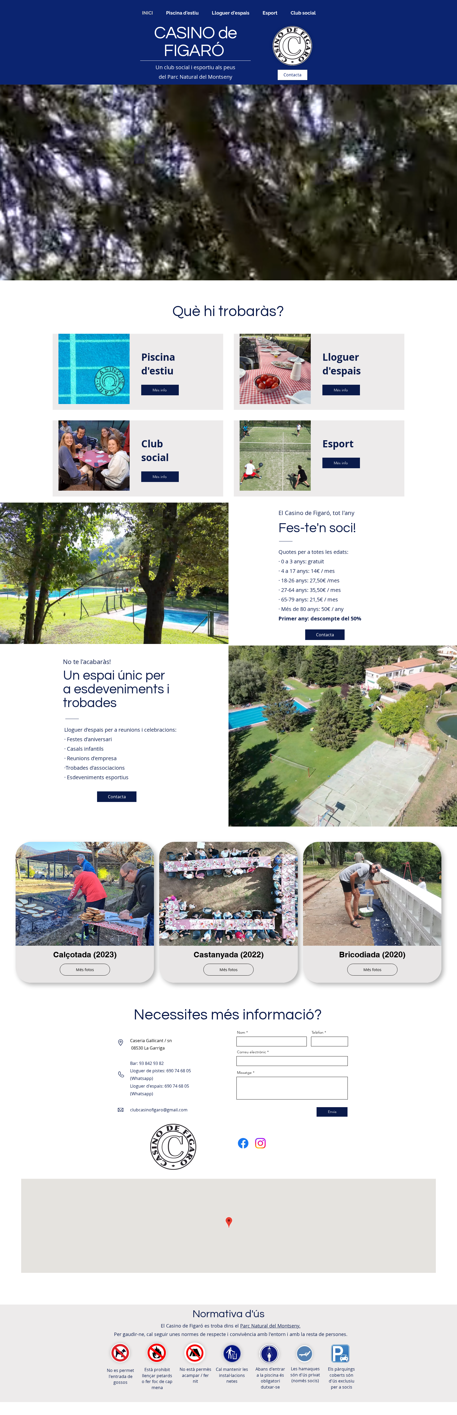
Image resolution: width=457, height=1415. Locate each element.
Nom (241, 1032)
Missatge (244, 1072)
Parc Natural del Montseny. (270, 1326)
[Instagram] (260, 1143)
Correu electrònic (251, 1052)
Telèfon (317, 1032)
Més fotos (85, 969)
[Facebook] (243, 1143)
